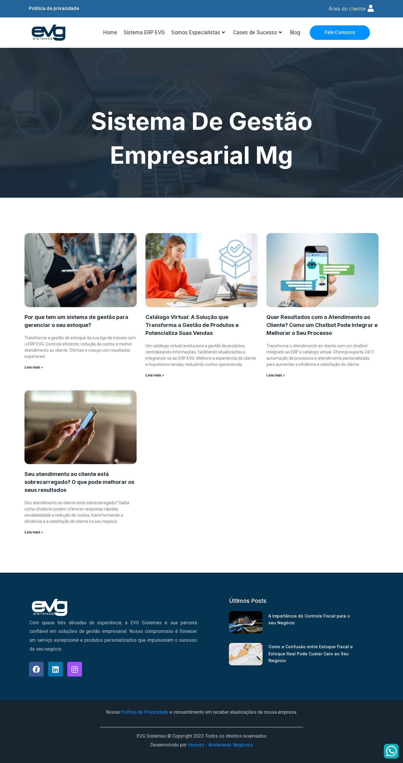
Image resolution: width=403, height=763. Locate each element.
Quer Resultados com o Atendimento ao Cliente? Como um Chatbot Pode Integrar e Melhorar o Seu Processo (322, 325)
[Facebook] (36, 669)
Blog (295, 32)
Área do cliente (347, 9)
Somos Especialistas (195, 32)
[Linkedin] (55, 669)
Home (110, 32)
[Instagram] (74, 669)
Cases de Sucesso (255, 32)
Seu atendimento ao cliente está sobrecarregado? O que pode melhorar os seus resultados (79, 482)
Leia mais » (33, 367)
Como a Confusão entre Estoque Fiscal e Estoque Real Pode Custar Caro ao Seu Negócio (310, 653)
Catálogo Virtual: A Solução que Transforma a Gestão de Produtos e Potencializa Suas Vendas (192, 325)
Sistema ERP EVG (144, 32)
